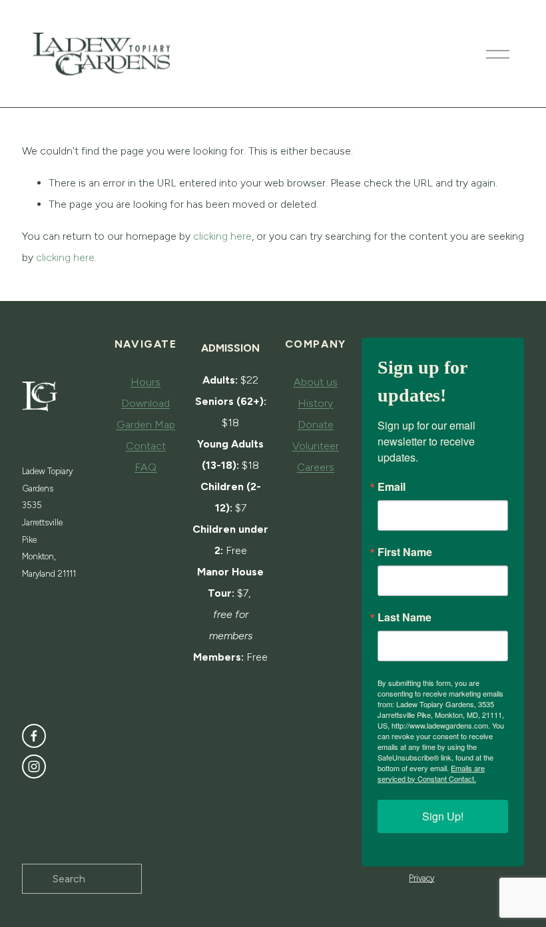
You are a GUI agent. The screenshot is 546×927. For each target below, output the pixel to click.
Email (392, 486)
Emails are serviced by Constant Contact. (431, 773)
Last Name (404, 617)
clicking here (222, 236)
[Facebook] (34, 736)
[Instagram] (34, 766)
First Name (405, 552)
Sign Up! (442, 816)
